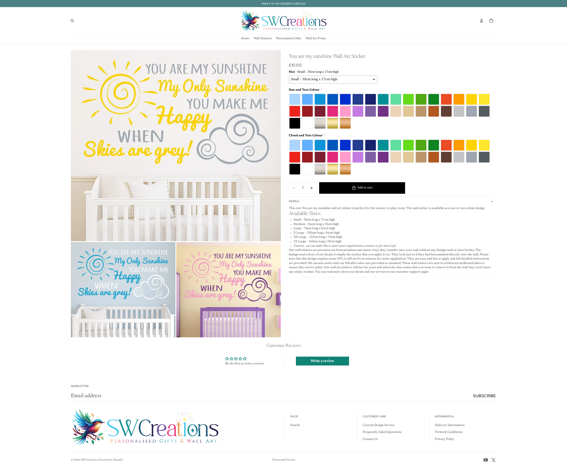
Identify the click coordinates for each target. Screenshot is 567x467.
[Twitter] (493, 460)
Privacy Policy (444, 439)
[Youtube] (485, 460)
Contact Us (370, 439)
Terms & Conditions (448, 432)
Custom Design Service (378, 425)
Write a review (322, 361)
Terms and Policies (283, 460)
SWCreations (89, 460)
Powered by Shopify (110, 460)
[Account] (481, 20)
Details (294, 201)
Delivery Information (449, 425)
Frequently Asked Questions (382, 432)
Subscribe (484, 395)
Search (295, 425)
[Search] (72, 20)
